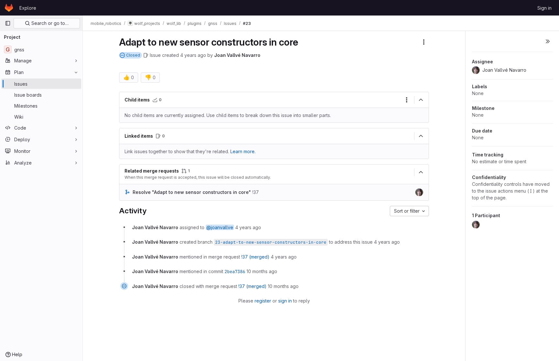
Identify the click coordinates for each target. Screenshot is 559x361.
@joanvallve (219, 227)
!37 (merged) (255, 257)
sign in (285, 300)
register (263, 300)
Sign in (544, 8)
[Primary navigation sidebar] (8, 23)
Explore (27, 8)
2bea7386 (235, 271)
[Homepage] (9, 8)
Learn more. (243, 151)
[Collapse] (421, 100)
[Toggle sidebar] (548, 41)
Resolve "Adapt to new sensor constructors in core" (192, 192)
